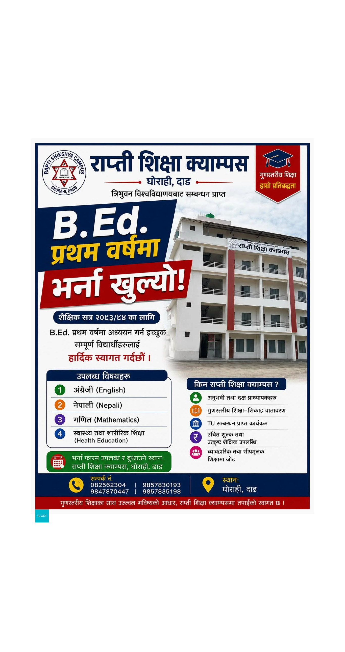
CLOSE (42, 516)
